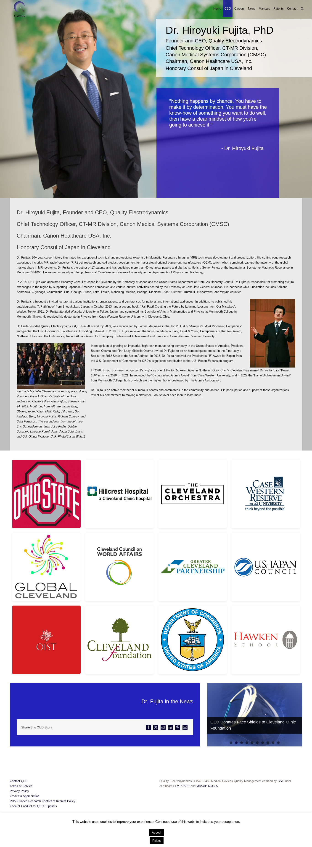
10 (278, 742)
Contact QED (18, 781)
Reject (156, 840)
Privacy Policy (19, 791)
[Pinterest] (177, 727)
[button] (302, 8)
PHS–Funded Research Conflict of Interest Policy (42, 801)
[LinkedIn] (170, 727)
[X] (155, 727)
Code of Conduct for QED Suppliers (33, 806)
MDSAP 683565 (207, 786)
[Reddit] (163, 727)
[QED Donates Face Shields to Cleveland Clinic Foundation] (254, 714)
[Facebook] (148, 727)
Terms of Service (21, 786)
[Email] (185, 727)
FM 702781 (182, 786)
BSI (281, 781)
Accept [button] (156, 832)
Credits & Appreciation (24, 796)
